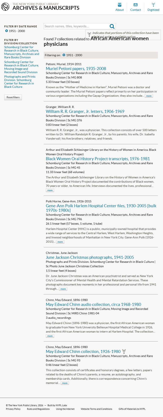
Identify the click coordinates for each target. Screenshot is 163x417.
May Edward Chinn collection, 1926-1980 (83, 351)
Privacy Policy (13, 409)
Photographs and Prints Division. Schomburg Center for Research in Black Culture (19, 81)
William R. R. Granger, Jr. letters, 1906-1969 (85, 111)
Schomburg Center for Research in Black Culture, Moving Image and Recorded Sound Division (21, 67)
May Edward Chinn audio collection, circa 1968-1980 (93, 304)
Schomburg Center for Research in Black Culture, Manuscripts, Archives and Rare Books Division (21, 52)
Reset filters (13, 97)
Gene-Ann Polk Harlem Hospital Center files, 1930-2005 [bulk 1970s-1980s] (101, 208)
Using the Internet (65, 409)
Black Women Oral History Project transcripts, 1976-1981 (98, 158)
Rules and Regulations (38, 409)
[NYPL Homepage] (5, 7)
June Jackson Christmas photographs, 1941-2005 (90, 257)
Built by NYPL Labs (57, 405)
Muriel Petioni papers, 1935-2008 (76, 68)
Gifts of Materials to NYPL (132, 409)
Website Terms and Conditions (96, 409)
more (149, 96)
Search (112, 26)
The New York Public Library (22, 405)
